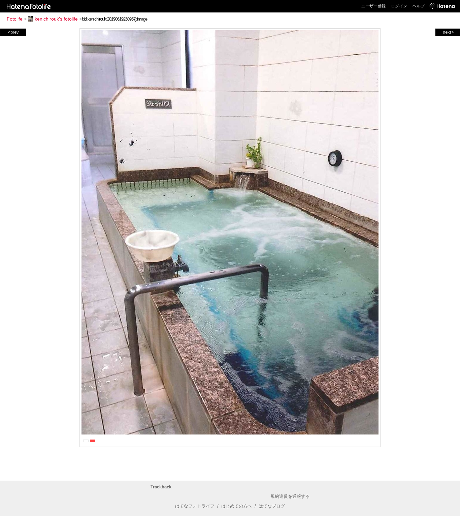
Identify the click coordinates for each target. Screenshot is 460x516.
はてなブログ (272, 506)
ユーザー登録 (373, 6)
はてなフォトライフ (195, 506)
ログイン (399, 6)
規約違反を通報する (290, 496)
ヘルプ (419, 6)
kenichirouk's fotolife (56, 19)
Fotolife (15, 19)
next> (448, 32)
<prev (13, 32)
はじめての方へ (236, 506)
